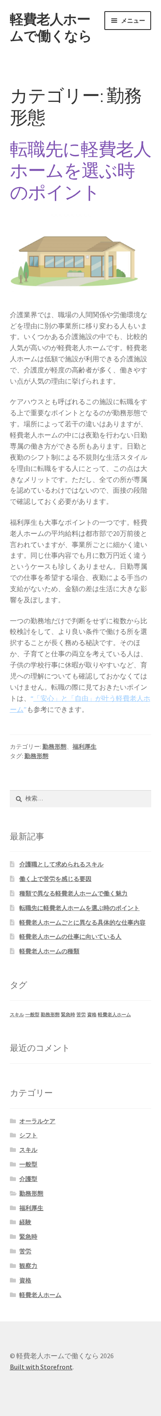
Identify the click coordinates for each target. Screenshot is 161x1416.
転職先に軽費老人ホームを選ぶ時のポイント (80, 171)
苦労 (81, 1014)
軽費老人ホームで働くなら (51, 28)
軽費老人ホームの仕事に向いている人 (70, 936)
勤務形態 (55, 746)
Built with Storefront (41, 1366)
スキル (17, 1014)
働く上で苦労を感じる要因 (55, 879)
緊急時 (68, 1014)
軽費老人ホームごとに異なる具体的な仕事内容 (82, 922)
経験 (25, 1222)
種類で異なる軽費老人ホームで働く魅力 (73, 893)
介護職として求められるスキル (61, 864)
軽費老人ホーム (114, 1014)
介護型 (28, 1179)
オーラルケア (37, 1121)
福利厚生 (85, 746)
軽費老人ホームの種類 (49, 951)
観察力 (28, 1266)
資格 (92, 1014)
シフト (28, 1135)
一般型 (32, 1014)
